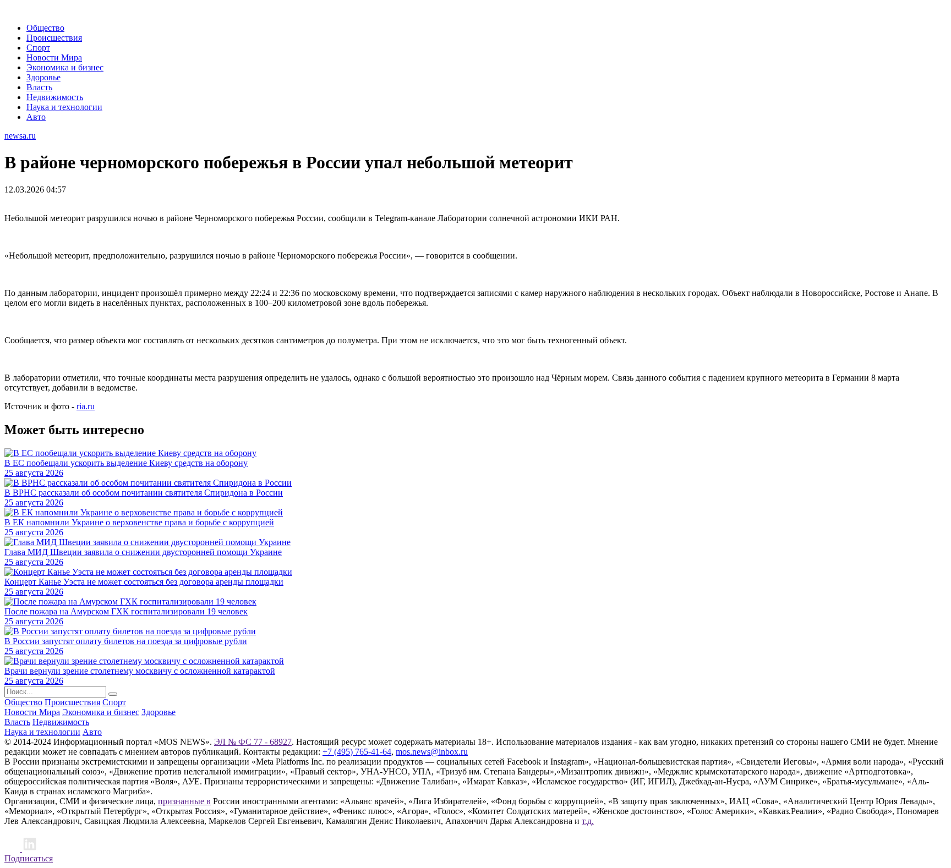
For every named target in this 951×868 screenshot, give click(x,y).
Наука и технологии (64, 107)
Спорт (38, 47)
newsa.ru (20, 135)
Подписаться (28, 858)
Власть (39, 87)
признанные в (184, 801)
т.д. (588, 821)
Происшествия (54, 37)
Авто (36, 117)
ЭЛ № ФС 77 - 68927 (253, 741)
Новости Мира (54, 57)
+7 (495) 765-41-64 (357, 751)
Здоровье (43, 77)
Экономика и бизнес (64, 67)
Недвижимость (54, 97)
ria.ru (85, 406)
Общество (45, 27)
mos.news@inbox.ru (432, 751)
